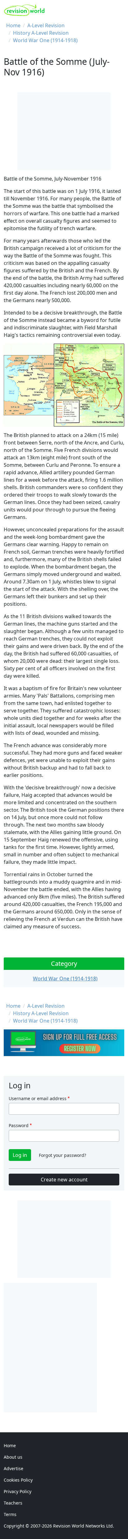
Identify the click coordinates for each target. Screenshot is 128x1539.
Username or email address (37, 1098)
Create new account (64, 1179)
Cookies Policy (18, 1480)
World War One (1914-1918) (45, 40)
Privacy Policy (17, 1491)
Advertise (13, 1468)
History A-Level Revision (41, 32)
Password (19, 1125)
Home (13, 25)
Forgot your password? (62, 1155)
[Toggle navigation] (117, 10)
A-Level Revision (46, 25)
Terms (10, 1514)
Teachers (13, 1503)
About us (13, 1457)
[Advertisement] (64, 1347)
